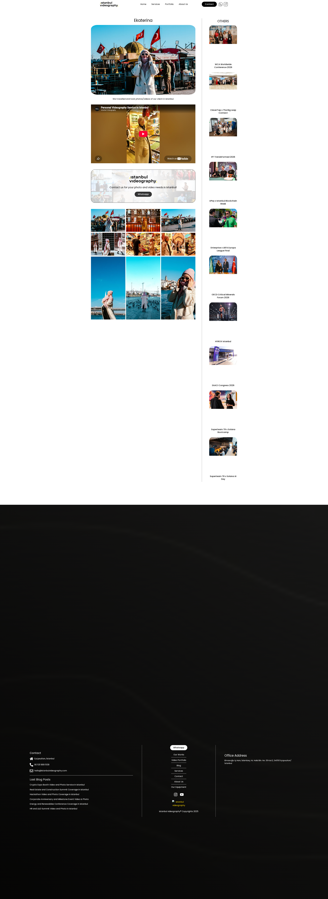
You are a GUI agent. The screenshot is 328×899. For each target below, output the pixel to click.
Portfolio (169, 4)
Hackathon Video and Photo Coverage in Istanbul (54, 794)
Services (155, 4)
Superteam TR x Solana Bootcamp (223, 431)
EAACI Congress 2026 (223, 385)
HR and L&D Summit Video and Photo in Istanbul (53, 808)
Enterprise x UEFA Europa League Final (223, 249)
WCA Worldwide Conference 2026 (223, 66)
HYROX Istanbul (223, 341)
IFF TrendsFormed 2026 (223, 156)
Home (143, 4)
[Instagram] (176, 794)
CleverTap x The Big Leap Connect (223, 111)
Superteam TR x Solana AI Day (223, 478)
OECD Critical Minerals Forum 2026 (223, 296)
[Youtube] (182, 794)
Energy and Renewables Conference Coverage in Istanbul (59, 803)
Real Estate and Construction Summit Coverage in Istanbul (59, 789)
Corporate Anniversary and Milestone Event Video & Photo (59, 799)
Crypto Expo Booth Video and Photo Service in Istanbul (57, 784)
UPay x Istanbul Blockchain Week (223, 202)
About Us (183, 4)
